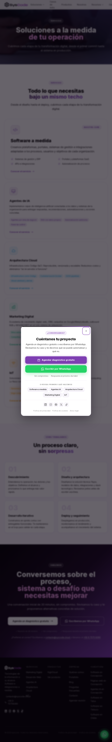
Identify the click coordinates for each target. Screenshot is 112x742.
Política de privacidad (41, 411)
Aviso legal (74, 411)
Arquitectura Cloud (74, 389)
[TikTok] (66, 404)
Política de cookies (60, 411)
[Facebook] (56, 404)
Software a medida (38, 389)
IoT (65, 395)
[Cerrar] (86, 331)
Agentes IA (56, 389)
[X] (61, 404)
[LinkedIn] (45, 404)
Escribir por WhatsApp (58, 368)
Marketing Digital (52, 395)
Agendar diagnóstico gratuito (58, 360)
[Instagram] (51, 404)
